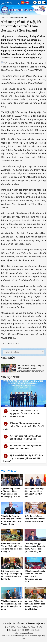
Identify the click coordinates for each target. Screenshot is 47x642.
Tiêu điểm (8, 357)
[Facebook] (35, 2)
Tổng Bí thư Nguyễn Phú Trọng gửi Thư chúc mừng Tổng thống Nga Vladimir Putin (11, 520)
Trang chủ (4, 17)
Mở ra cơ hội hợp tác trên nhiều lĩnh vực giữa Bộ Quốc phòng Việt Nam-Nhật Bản (35, 605)
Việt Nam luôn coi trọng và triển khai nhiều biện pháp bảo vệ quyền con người (11, 605)
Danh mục (9, 3)
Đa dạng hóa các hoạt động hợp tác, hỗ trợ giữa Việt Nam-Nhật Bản (34, 492)
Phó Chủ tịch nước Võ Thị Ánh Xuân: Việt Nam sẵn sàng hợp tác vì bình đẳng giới (11, 547)
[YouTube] (44, 2)
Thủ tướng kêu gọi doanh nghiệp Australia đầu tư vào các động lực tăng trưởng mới (35, 547)
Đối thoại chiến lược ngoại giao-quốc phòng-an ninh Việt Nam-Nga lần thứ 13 (11, 575)
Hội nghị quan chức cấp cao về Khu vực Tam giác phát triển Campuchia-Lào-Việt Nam (35, 576)
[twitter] (39, 2)
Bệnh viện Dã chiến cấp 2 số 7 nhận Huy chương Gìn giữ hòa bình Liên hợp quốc (23, 458)
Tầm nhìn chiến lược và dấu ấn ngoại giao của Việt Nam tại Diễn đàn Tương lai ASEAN (21, 413)
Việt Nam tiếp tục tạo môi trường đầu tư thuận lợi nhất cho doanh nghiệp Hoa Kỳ (10, 492)
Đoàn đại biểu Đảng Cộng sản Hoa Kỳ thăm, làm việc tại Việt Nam (35, 519)
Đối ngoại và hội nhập (19, 17)
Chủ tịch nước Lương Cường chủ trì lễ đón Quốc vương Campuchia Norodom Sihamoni (31, 368)
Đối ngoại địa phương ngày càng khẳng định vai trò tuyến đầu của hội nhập (23, 426)
